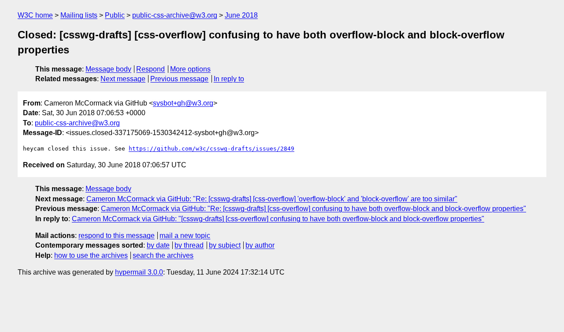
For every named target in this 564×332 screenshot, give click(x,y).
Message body (108, 69)
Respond (150, 69)
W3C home (35, 15)
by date (158, 245)
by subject (225, 245)
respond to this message (116, 235)
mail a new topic (185, 235)
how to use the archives (91, 255)
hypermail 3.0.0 (139, 272)
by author (260, 245)
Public (115, 15)
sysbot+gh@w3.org (183, 103)
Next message (122, 79)
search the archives (163, 255)
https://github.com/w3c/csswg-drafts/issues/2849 (211, 148)
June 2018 (241, 15)
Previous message (179, 79)
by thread (189, 245)
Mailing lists (78, 15)
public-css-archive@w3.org (174, 15)
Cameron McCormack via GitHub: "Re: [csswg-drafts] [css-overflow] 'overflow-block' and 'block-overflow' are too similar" (271, 199)
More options (190, 69)
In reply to (229, 79)
